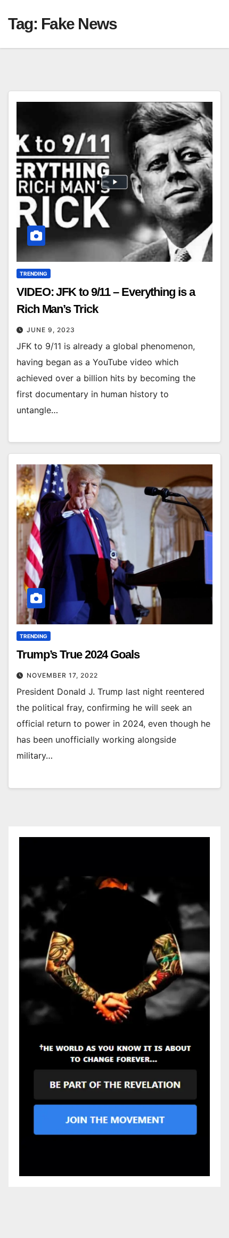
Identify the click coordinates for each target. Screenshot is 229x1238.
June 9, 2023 (51, 330)
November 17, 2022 (62, 675)
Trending (33, 273)
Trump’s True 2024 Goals (78, 654)
